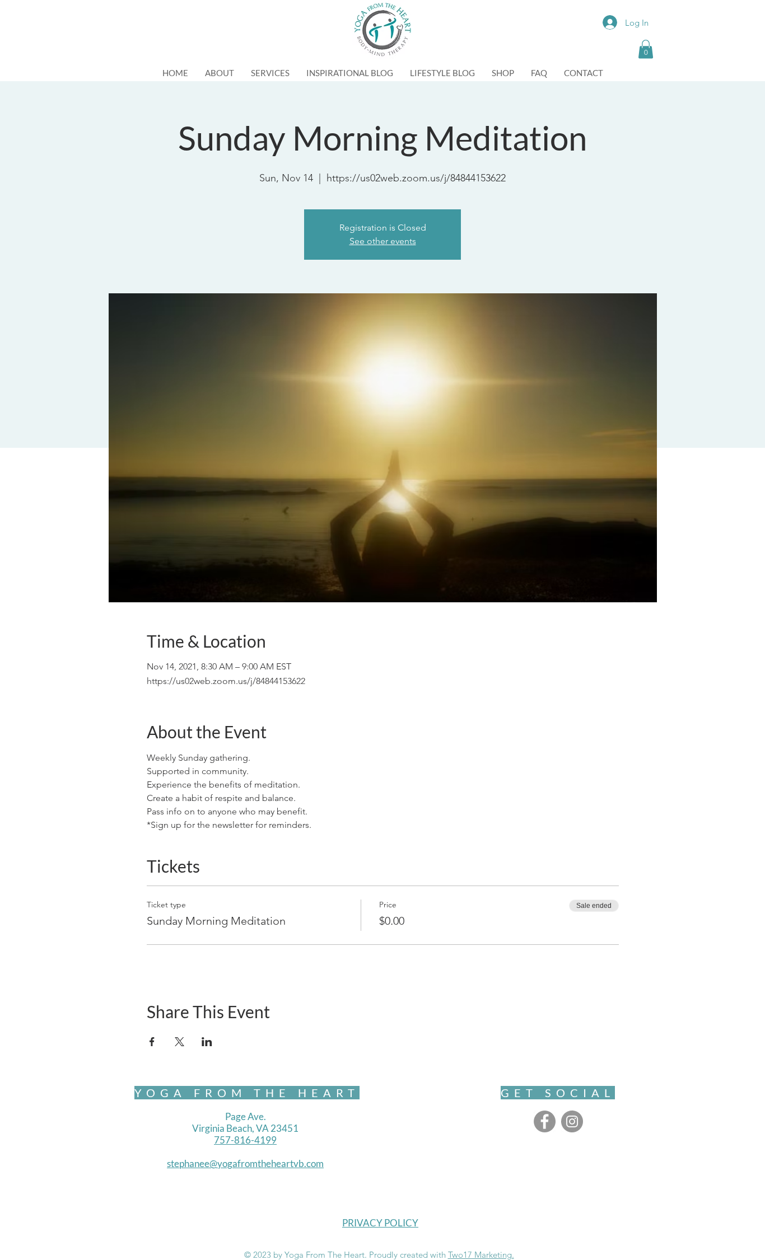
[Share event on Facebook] (152, 1041)
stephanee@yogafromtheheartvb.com (245, 1163)
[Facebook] (545, 1121)
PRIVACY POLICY (380, 1223)
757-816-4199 (245, 1140)
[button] (646, 49)
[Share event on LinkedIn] (207, 1041)
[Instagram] (572, 1121)
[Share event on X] (179, 1041)
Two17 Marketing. (481, 1254)
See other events (382, 241)
